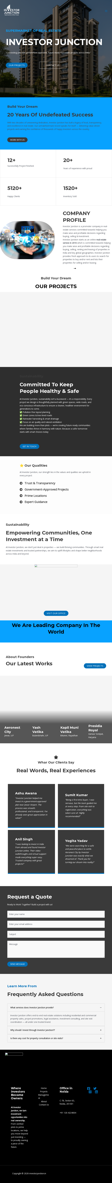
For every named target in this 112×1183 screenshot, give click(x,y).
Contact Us (44, 1104)
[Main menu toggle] (106, 11)
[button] (17, 65)
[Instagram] (90, 1091)
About (44, 1101)
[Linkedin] (96, 1091)
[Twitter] (95, 1088)
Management (43, 1096)
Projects (44, 1091)
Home (44, 1088)
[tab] (56, 1014)
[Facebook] (88, 1088)
